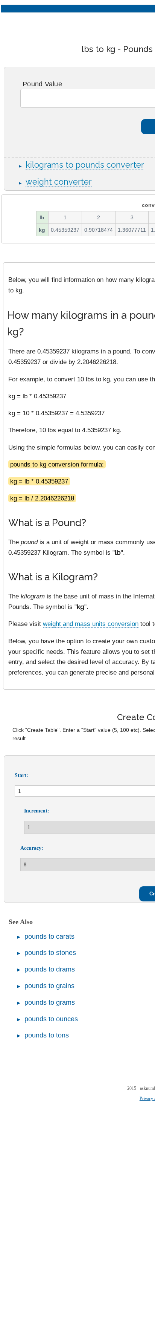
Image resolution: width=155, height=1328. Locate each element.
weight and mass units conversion (90, 623)
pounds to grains (49, 986)
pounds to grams (49, 1002)
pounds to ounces (51, 1019)
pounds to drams (49, 969)
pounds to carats (49, 936)
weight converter (59, 182)
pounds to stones (50, 952)
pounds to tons (46, 1035)
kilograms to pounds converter (85, 165)
